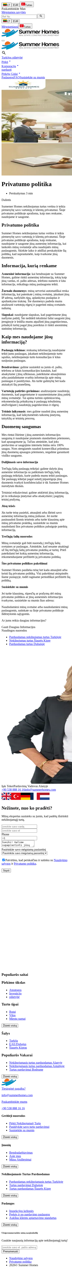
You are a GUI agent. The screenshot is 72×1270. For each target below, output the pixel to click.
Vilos (12, 1015)
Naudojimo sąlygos (21, 1258)
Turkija (13, 1040)
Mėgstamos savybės (14, 12)
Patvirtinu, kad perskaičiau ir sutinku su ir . (34, 861)
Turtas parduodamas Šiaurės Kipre (30, 1188)
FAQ (17, 77)
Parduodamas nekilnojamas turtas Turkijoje (35, 637)
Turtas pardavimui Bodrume (26, 1069)
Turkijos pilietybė (12, 57)
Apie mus (15, 1156)
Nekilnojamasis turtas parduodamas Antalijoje (37, 1066)
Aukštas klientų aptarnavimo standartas (32, 1218)
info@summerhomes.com (40, 789)
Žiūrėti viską (10, 1025)
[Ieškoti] (41, 16)
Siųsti (6, 870)
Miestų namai (17, 1018)
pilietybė (14, 997)
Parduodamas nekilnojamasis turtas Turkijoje (36, 1181)
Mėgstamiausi (10, 26)
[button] (7, 62)
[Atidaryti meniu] (3, 40)
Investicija (15, 993)
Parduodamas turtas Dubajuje (27, 644)
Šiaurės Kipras (18, 1047)
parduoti (7, 69)
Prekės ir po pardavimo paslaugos (29, 1214)
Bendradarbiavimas (21, 1152)
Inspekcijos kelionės (21, 1211)
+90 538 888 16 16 (13, 789)
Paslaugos (8, 77)
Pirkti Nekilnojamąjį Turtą (25, 1123)
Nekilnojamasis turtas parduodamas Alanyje (35, 1062)
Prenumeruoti (10, 1251)
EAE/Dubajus (17, 1044)
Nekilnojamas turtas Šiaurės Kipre (29, 640)
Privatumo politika (25, 863)
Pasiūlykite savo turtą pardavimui (29, 1126)
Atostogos (15, 990)
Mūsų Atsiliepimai (20, 1159)
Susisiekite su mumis (32, 77)
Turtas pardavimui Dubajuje (26, 1185)
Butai (12, 1011)
